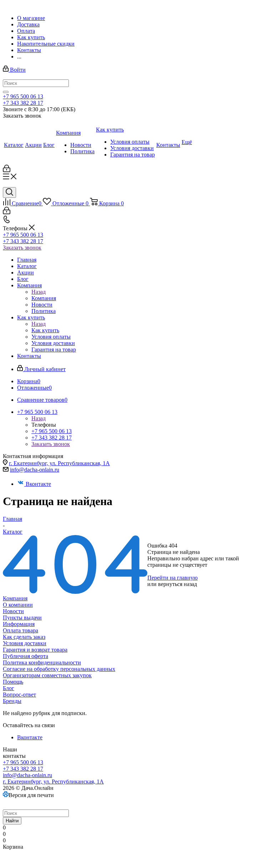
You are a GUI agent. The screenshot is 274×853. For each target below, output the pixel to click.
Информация (19, 624)
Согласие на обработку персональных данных (59, 669)
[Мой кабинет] (6, 170)
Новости (13, 611)
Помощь (13, 682)
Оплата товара (20, 630)
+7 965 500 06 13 (23, 96)
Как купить (45, 330)
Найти (12, 820)
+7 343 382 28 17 (23, 103)
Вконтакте (38, 484)
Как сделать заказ (24, 637)
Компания (43, 298)
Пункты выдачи (22, 618)
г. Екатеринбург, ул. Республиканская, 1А (59, 463)
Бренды (12, 701)
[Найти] (6, 92)
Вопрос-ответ (19, 695)
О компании (18, 605)
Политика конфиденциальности (42, 662)
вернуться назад (177, 584)
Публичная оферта (25, 656)
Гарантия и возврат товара (35, 650)
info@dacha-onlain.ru (34, 470)
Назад (38, 292)
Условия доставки (24, 643)
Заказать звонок (22, 248)
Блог (8, 688)
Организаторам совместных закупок (47, 675)
